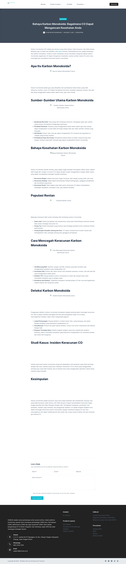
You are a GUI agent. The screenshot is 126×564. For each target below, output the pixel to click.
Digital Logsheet (68, 531)
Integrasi (66, 529)
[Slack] (117, 561)
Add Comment (37, 477)
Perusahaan (80, 4)
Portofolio (69, 4)
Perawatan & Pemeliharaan (71, 527)
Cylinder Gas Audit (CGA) (101, 515)
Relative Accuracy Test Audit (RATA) (104, 520)
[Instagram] (111, 561)
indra (60, 51)
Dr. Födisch (66, 515)
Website (78, 471)
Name (34, 471)
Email (56, 471)
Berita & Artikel (98, 536)
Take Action (114, 4)
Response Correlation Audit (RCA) (104, 517)
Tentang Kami (97, 529)
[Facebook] (105, 561)
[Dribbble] (114, 561)
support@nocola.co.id (20, 551)
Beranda (43, 4)
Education (63, 19)
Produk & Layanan (55, 4)
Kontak (95, 533)
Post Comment (37, 498)
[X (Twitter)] (108, 561)
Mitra (94, 531)
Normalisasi (67, 524)
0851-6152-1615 (18, 545)
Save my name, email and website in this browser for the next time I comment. (54, 493)
